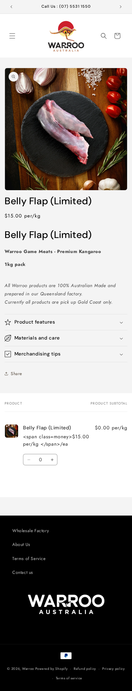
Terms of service (69, 678)
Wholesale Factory (30, 531)
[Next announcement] (120, 6)
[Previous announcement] (11, 6)
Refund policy (85, 668)
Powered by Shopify (51, 668)
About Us (21, 544)
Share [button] (16, 373)
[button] (12, 36)
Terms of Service (29, 558)
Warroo (28, 668)
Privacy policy (113, 668)
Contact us (22, 572)
